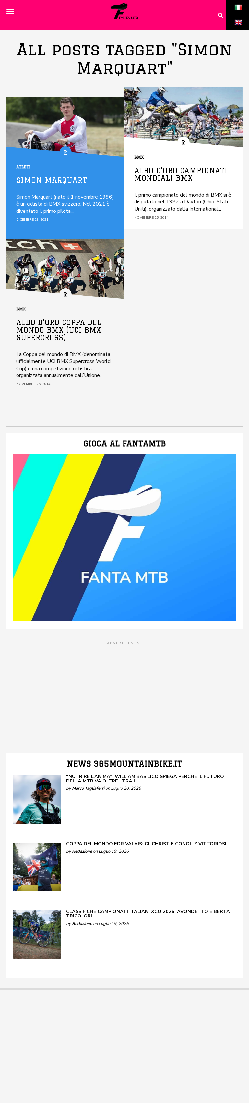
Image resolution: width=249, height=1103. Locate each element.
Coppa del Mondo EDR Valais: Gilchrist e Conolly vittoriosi (146, 844)
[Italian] (238, 14)
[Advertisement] (124, 691)
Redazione (82, 851)
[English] (238, 29)
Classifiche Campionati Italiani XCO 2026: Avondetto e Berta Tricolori (148, 913)
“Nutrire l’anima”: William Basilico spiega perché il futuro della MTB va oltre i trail (145, 778)
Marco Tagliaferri (88, 788)
